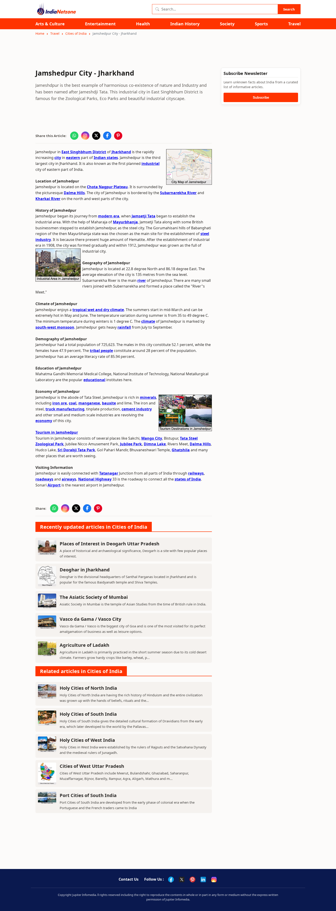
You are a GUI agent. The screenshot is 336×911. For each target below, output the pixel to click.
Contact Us (129, 879)
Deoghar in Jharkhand (85, 570)
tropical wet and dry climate (98, 309)
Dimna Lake (155, 443)
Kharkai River (47, 198)
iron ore (59, 403)
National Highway (95, 479)
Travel (294, 23)
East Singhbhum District (83, 151)
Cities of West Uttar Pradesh (92, 766)
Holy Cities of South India (88, 714)
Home (39, 33)
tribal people (101, 350)
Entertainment (100, 23)
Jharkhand (121, 151)
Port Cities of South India (88, 795)
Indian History (185, 23)
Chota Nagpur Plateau (107, 186)
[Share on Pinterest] (118, 136)
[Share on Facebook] (107, 136)
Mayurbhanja (125, 221)
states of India (188, 479)
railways (196, 473)
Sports (261, 23)
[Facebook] (171, 879)
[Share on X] (96, 136)
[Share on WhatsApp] (74, 136)
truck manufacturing (64, 409)
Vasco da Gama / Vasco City (90, 619)
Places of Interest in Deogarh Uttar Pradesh (109, 544)
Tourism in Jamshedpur (56, 432)
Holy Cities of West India (87, 740)
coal (72, 403)
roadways (44, 479)
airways (69, 479)
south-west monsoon (54, 327)
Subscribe (261, 97)
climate (148, 321)
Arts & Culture (50, 23)
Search (289, 9)
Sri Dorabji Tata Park (76, 449)
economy (43, 420)
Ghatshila (181, 449)
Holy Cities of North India (88, 688)
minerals (148, 397)
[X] (181, 879)
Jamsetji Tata (143, 216)
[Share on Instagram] (85, 136)
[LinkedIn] (203, 879)
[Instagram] (214, 879)
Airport (54, 485)
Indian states (106, 157)
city (57, 157)
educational (94, 379)
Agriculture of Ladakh (84, 645)
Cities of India (76, 33)
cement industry (137, 409)
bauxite (109, 403)
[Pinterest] (192, 879)
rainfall (124, 327)
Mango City (151, 438)
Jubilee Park (131, 443)
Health (143, 23)
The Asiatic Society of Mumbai (94, 597)
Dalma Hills (74, 192)
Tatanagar (108, 473)
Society (227, 23)
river (141, 280)
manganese (89, 403)
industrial (150, 163)
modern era (108, 216)
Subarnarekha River (178, 192)
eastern (73, 157)
